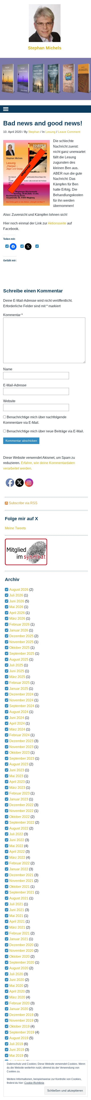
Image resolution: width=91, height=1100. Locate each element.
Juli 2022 (16, 834)
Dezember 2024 (21, 694)
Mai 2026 (16, 607)
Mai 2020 (16, 985)
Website (9, 401)
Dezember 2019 (21, 1015)
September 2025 (21, 653)
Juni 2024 (16, 718)
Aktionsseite (57, 223)
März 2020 (17, 997)
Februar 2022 (19, 863)
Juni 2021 (16, 910)
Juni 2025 (16, 671)
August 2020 (18, 968)
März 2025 (17, 677)
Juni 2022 (16, 840)
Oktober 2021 (19, 886)
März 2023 (17, 787)
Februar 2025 (19, 682)
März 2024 (17, 729)
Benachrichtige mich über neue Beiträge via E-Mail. (45, 431)
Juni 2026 (16, 601)
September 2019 (21, 1032)
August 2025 (18, 659)
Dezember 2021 (21, 875)
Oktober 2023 (19, 752)
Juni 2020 (16, 980)
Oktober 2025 (19, 647)
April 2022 (17, 851)
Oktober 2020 (19, 956)
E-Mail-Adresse (14, 385)
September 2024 (21, 706)
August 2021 (18, 898)
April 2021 (17, 921)
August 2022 (18, 828)
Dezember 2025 (21, 636)
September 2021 (21, 892)
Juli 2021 (16, 904)
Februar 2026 (19, 624)
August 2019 (18, 1038)
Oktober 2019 (19, 1026)
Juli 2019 (16, 1044)
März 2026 (17, 618)
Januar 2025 (18, 688)
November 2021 (21, 881)
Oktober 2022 (19, 817)
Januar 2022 (18, 869)
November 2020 (21, 950)
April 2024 (17, 723)
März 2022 (17, 857)
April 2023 (17, 782)
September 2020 (21, 962)
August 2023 (18, 764)
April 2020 (17, 991)
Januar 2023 (18, 799)
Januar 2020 (18, 1009)
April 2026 (17, 613)
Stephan (34, 131)
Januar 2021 (18, 939)
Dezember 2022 (21, 805)
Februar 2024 (19, 735)
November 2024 (21, 700)
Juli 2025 (16, 665)
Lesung (50, 131)
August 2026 (18, 589)
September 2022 (21, 822)
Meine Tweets (15, 528)
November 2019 (21, 1020)
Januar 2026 (18, 630)
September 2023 (21, 758)
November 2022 (21, 811)
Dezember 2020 (21, 945)
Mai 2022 (16, 846)
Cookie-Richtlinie (34, 1082)
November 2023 (21, 747)
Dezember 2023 (21, 741)
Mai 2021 (16, 916)
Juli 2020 (16, 974)
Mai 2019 (16, 1055)
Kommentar (13, 315)
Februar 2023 (19, 793)
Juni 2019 (16, 1049)
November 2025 (21, 642)
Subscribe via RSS (23, 503)
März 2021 (17, 927)
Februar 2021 (19, 933)
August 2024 (18, 712)
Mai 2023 (16, 776)
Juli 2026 (16, 595)
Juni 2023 (16, 770)
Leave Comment (69, 131)
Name (7, 369)
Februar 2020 (19, 1003)
